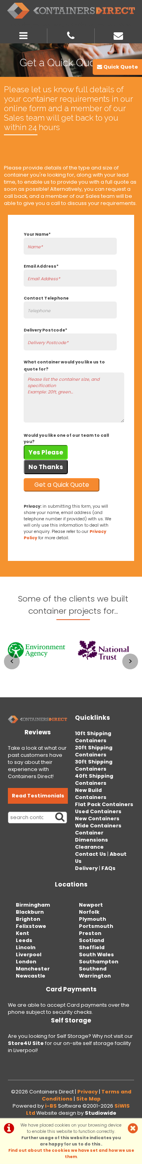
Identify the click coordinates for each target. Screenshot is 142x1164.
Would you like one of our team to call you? (66, 438)
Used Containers (98, 811)
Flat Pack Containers (104, 804)
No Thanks (45, 467)
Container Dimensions (91, 836)
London (26, 961)
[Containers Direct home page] (71, 10)
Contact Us (90, 854)
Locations (71, 884)
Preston (90, 933)
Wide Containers (98, 825)
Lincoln (26, 947)
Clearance (89, 847)
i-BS (51, 1106)
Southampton (98, 961)
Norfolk (89, 912)
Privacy (87, 1091)
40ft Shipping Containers (94, 779)
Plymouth (92, 919)
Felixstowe (31, 926)
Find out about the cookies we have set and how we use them (71, 1153)
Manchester (33, 968)
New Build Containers (90, 794)
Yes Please (45, 452)
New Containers (97, 818)
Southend (92, 968)
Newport (91, 904)
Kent (22, 933)
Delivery (86, 868)
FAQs (108, 868)
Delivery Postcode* (45, 330)
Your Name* (37, 234)
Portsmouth (96, 926)
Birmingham (33, 904)
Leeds (24, 940)
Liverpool (28, 954)
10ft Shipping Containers (93, 737)
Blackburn (30, 912)
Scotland (91, 940)
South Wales (96, 954)
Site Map (88, 1098)
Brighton (28, 919)
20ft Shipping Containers (93, 751)
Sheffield (92, 947)
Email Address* (41, 266)
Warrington (95, 975)
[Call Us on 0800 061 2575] (71, 34)
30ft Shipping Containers (93, 765)
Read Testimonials (38, 795)
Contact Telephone (46, 298)
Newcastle (30, 975)
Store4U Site (26, 1043)
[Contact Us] (118, 34)
